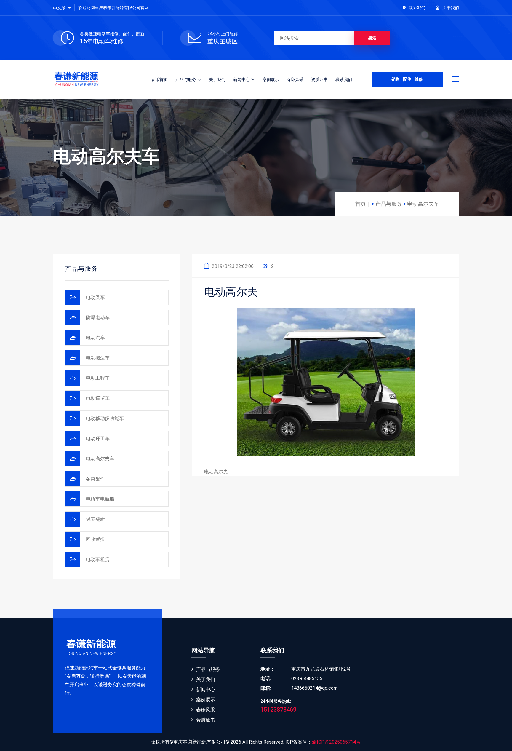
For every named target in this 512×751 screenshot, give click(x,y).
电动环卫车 (98, 438)
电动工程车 (98, 378)
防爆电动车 (98, 317)
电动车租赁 (98, 559)
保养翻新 (95, 519)
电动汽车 (95, 338)
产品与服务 (185, 79)
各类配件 (95, 479)
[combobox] (62, 8)
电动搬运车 (98, 358)
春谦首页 (159, 79)
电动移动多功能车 (105, 418)
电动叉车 (95, 297)
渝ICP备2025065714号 (336, 742)
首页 (360, 204)
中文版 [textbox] (59, 8)
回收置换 (95, 539)
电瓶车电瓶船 (100, 499)
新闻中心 (241, 79)
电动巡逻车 (98, 398)
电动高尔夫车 (423, 204)
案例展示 (271, 79)
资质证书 (319, 79)
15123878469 (278, 709)
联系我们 (417, 7)
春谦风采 (295, 79)
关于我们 (450, 7)
